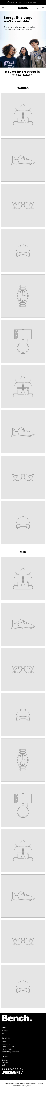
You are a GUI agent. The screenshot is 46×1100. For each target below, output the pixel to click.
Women (5, 1031)
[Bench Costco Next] (23, 7)
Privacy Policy (7, 1049)
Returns (4, 1060)
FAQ (3, 1065)
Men (3, 1033)
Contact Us (6, 1044)
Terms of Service (8, 1047)
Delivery (5, 1062)
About (4, 1042)
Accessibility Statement (10, 1052)
